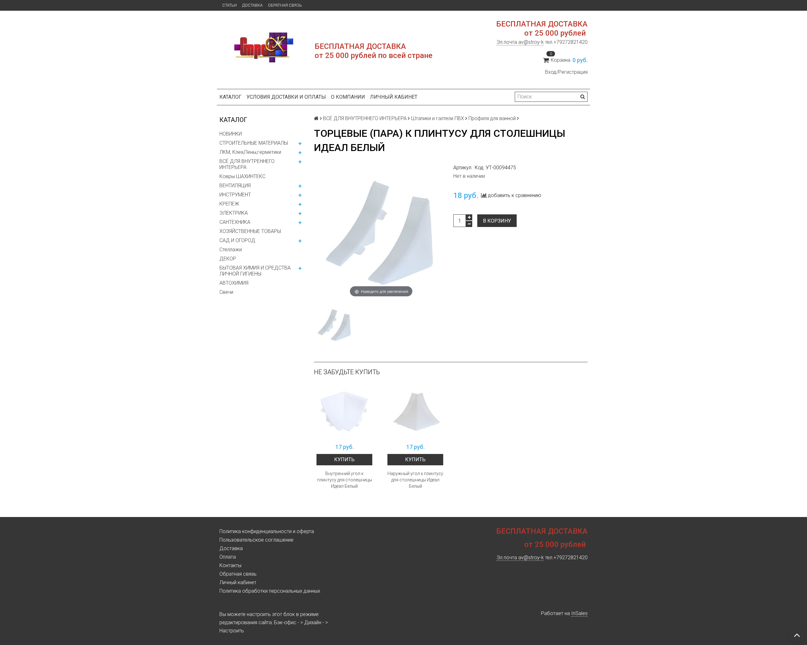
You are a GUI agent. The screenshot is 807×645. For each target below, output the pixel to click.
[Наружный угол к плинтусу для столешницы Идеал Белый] (415, 412)
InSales (579, 613)
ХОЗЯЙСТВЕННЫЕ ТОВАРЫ (250, 231)
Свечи (226, 292)
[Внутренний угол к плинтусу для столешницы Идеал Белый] (344, 412)
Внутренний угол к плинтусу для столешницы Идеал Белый (344, 480)
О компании (348, 97)
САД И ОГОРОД (237, 240)
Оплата (227, 557)
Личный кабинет (393, 97)
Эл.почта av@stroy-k (520, 42)
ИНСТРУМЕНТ (235, 195)
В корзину (497, 221)
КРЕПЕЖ (229, 204)
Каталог (230, 97)
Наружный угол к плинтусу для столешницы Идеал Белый (415, 480)
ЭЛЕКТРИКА (233, 213)
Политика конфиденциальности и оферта (266, 531)
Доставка (252, 5)
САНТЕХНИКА (234, 222)
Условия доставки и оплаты (286, 97)
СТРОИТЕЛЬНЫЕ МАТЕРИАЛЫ (253, 143)
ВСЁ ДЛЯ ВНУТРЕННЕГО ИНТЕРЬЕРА (247, 164)
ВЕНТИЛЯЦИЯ (235, 186)
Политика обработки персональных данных (269, 591)
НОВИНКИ (230, 134)
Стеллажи (230, 250)
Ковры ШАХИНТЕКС (242, 176)
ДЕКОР (227, 259)
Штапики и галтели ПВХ (437, 118)
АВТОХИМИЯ (233, 283)
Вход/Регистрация (566, 72)
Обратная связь (285, 5)
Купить (344, 459)
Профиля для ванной (492, 118)
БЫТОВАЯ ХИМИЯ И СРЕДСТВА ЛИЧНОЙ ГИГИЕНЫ (255, 271)
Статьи (229, 5)
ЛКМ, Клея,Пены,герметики (250, 152)
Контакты (230, 565)
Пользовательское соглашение (256, 540)
